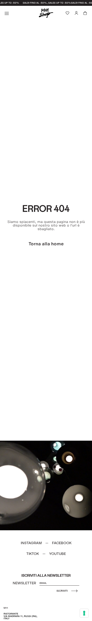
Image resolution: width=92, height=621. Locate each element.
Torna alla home (46, 244)
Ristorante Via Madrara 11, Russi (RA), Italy (20, 616)
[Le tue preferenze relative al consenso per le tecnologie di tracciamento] (84, 613)
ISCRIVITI (62, 591)
